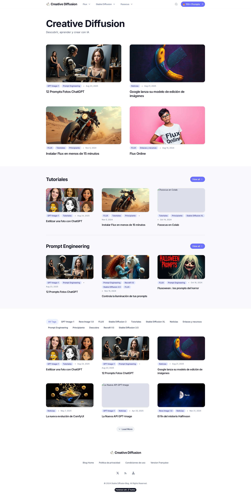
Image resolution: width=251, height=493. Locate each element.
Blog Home (88, 462)
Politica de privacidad (109, 462)
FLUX (101, 321)
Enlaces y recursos (192, 321)
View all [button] (196, 179)
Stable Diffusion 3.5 (129, 327)
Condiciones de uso (135, 462)
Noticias (174, 321)
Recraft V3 (109, 327)
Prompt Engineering (58, 327)
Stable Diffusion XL (155, 321)
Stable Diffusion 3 (117, 321)
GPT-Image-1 (67, 321)
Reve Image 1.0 (86, 321)
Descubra (94, 327)
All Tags (52, 321)
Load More (127, 429)
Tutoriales (136, 321)
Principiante (79, 327)
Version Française (159, 462)
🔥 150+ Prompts (191, 4)
